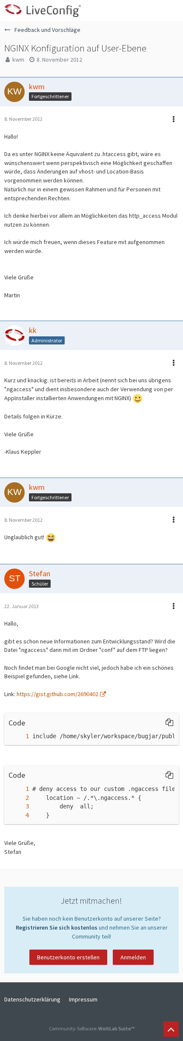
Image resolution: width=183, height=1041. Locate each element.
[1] (19, 736)
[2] (19, 798)
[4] (19, 815)
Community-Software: (91, 1028)
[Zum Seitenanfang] (171, 1029)
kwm (18, 59)
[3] (19, 806)
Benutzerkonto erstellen (68, 957)
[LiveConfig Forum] (43, 10)
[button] (171, 10)
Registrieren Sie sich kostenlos (56, 927)
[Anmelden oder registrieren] (150, 10)
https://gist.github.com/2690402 (57, 694)
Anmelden (133, 957)
